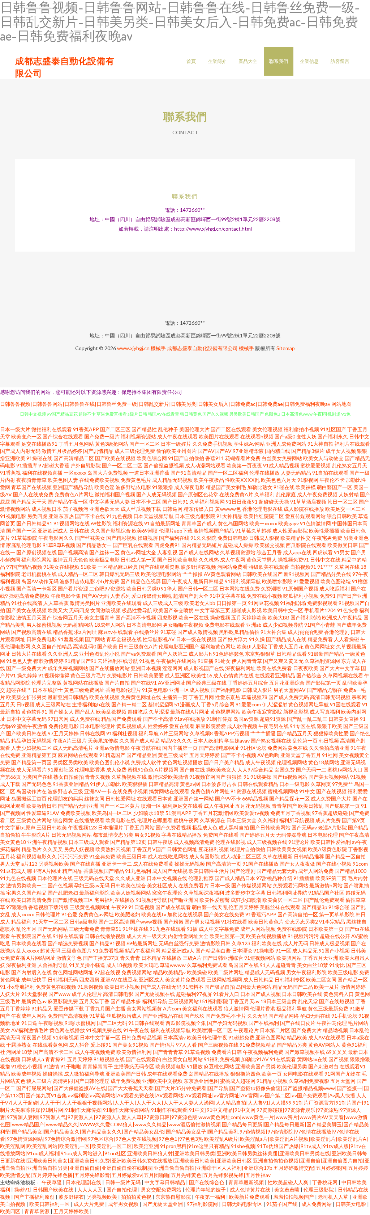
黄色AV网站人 (324, 1045)
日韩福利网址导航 (287, 893)
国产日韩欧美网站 (270, 827)
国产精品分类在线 (331, 574)
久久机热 (209, 559)
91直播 (206, 661)
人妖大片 (10, 994)
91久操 (257, 639)
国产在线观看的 (143, 1059)
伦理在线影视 (230, 842)
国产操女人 (61, 712)
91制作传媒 (219, 719)
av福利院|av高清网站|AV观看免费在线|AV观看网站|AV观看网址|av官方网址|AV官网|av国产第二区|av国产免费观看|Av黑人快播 (211, 1095)
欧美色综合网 (152, 458)
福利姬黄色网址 (218, 646)
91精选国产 (112, 755)
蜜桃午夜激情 (32, 726)
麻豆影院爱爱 (210, 726)
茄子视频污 (75, 509)
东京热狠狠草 (260, 654)
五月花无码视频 (253, 806)
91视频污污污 (303, 936)
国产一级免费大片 (26, 668)
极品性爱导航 (137, 610)
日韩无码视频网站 (71, 835)
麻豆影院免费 (63, 1001)
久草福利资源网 (322, 661)
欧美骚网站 (289, 958)
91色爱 (69, 914)
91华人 (169, 588)
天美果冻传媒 (103, 740)
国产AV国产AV (215, 451)
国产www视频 (146, 921)
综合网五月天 (68, 617)
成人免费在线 (85, 719)
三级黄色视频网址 (90, 907)
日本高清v (174, 1037)
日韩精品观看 (291, 654)
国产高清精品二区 (73, 458)
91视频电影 (13, 516)
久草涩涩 (159, 712)
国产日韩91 (175, 502)
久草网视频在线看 (343, 675)
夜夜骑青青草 (31, 480)
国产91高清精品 (189, 473)
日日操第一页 (231, 603)
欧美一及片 (326, 987)
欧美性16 (201, 675)
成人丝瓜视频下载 (141, 509)
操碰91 (22, 1189)
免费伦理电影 (63, 726)
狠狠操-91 (238, 777)
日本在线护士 (48, 690)
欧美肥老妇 (127, 914)
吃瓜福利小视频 (301, 596)
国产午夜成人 (177, 581)
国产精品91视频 (107, 943)
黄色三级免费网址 (84, 690)
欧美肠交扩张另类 (26, 697)
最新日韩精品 (208, 581)
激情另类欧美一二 (26, 885)
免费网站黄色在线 (287, 748)
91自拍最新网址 (162, 523)
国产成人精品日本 (235, 878)
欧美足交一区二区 (345, 509)
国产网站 (95, 639)
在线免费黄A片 (236, 494)
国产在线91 (144, 683)
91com (360, 864)
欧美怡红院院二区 (264, 516)
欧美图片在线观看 (219, 436)
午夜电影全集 (66, 596)
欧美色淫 (104, 487)
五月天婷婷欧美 (249, 617)
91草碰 (168, 632)
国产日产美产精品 (224, 762)
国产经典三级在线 (206, 683)
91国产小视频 (334, 950)
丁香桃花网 (325, 1182)
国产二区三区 (115, 429)
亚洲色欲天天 (104, 509)
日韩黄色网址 (182, 849)
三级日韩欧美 (51, 827)
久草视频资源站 (237, 552)
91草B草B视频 (59, 545)
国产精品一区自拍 (345, 856)
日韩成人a (32, 1059)
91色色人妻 (19, 661)
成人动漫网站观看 (205, 465)
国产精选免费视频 (68, 943)
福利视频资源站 (138, 436)
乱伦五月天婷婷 (241, 907)
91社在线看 (234, 921)
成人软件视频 (242, 726)
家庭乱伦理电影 (24, 545)
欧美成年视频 (26, 1074)
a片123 (29, 864)
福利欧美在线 (266, 943)
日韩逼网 (172, 509)
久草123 (241, 943)
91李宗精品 (332, 921)
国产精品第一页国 (31, 762)
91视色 (147, 661)
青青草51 (110, 929)
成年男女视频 (123, 1204)
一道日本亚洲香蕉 (149, 473)
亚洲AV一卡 (97, 791)
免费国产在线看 (220, 835)
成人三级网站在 (53, 704)
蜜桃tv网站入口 (344, 769)
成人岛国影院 (204, 856)
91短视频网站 (259, 958)
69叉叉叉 (336, 1052)
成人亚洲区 (177, 675)
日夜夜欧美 (305, 668)
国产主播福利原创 (35, 1197)
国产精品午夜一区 (68, 502)
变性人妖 (306, 436)
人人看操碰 (346, 639)
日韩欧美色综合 (128, 885)
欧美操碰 (197, 972)
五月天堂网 (343, 1081)
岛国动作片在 (31, 791)
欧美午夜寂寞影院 (262, 712)
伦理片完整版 (46, 683)
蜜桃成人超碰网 (237, 1081)
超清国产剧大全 (190, 596)
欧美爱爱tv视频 (251, 813)
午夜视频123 (82, 827)
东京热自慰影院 (173, 1197)
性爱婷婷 (158, 726)
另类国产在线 (37, 777)
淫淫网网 (172, 668)
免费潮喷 (271, 588)
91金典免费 (102, 856)
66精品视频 (255, 798)
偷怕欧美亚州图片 (176, 451)
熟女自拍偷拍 (68, 777)
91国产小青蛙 (319, 625)
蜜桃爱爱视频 (315, 465)
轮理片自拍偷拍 (247, 849)
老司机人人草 (333, 1197)
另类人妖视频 (79, 849)
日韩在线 (79, 530)
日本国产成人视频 (260, 994)
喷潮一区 (151, 806)
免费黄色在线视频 (56, 987)
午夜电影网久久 (56, 538)
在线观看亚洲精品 (275, 675)
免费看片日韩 (226, 1052)
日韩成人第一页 (138, 559)
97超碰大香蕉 (53, 465)
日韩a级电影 (84, 921)
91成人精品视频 (281, 465)
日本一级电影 (294, 784)
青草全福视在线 (124, 639)
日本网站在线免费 (239, 588)
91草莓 (97, 1016)
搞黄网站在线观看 (169, 791)
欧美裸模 (306, 487)
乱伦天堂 (308, 1001)
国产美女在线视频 (26, 610)
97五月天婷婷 (63, 733)
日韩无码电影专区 (242, 1204)
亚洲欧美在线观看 (121, 603)
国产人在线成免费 (33, 494)
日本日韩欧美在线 (302, 994)
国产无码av (304, 827)
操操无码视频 (190, 864)
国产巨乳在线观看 (133, 545)
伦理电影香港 (90, 769)
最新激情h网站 (326, 885)
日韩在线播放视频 (105, 936)
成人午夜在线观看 (177, 436)
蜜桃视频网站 (283, 791)
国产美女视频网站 (329, 777)
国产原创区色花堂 (198, 494)
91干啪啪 (70, 1066)
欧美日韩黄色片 (266, 921)
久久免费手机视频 (212, 444)
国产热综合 (309, 675)
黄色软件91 (34, 712)
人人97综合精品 (255, 769)
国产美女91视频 (130, 1045)
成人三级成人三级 (163, 603)
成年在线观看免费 (167, 1074)
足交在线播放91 (39, 444)
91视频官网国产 (207, 777)
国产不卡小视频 (238, 755)
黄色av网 (190, 784)
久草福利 (264, 494)
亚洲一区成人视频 (189, 690)
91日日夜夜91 (242, 502)
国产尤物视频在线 (154, 994)
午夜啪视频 (51, 1023)
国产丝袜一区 (104, 552)
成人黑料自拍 (234, 827)
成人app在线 (297, 552)
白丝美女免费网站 (282, 458)
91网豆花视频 (263, 603)
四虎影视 (167, 617)
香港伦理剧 (336, 632)
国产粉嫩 (173, 921)
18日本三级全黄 (279, 1001)
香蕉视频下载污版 (48, 907)
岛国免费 (285, 769)
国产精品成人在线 (286, 639)
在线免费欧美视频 (99, 480)
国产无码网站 (53, 929)
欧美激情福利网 (134, 1052)
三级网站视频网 (224, 979)
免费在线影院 (292, 929)
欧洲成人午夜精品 (342, 617)
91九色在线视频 (18, 878)
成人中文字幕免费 (219, 929)
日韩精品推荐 (309, 856)
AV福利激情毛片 (29, 1030)
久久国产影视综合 (110, 530)
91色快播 (347, 610)
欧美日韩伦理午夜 (207, 1037)
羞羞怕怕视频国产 (294, 1197)
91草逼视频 (197, 1052)
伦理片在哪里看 (154, 820)
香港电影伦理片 (123, 690)
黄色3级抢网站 (111, 444)
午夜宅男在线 (273, 726)
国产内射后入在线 (31, 972)
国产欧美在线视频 (115, 458)
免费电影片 (119, 675)
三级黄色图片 (76, 950)
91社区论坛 (253, 748)
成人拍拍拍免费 (305, 632)
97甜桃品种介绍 (274, 878)
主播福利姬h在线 (91, 704)
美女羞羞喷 (287, 1189)
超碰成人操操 (238, 545)
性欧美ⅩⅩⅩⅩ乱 (242, 480)
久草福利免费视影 (309, 1081)
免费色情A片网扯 (209, 791)
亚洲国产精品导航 (73, 487)
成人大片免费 (89, 1204)
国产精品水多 (126, 1001)
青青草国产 (284, 806)
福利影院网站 (36, 559)
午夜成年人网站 (29, 1016)
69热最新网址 (142, 943)
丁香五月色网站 (76, 444)
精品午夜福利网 (142, 950)
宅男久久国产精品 (26, 893)
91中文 (307, 791)
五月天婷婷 (79, 1059)
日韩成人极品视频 (329, 943)
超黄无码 (50, 950)
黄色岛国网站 (233, 523)
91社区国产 (333, 429)
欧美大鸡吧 (146, 965)
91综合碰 (338, 907)
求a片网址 (85, 632)
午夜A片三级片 (70, 740)
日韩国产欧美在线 (53, 1189)
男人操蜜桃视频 (44, 625)
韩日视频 (329, 740)
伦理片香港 (262, 1008)
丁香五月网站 (139, 827)
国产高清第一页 (223, 864)
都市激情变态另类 (113, 835)
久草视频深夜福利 (204, 893)
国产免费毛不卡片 (226, 1016)
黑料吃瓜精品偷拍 (239, 632)
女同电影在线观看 (303, 1074)
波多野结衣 (71, 1197)
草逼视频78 (254, 697)
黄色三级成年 (173, 755)
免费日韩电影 (233, 538)
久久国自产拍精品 (51, 646)
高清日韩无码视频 (330, 697)
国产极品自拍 (220, 987)
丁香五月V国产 (149, 849)
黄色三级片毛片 (88, 675)
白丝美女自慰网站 (182, 1059)
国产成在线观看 (173, 907)
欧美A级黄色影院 (327, 849)
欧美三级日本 (131, 856)
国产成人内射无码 (20, 451)
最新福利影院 (94, 893)
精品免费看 (320, 639)
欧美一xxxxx (263, 523)
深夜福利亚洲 (21, 965)
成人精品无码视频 (172, 480)
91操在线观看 (68, 936)
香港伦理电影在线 (262, 509)
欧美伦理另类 (292, 1066)
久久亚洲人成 (63, 654)
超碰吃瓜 (138, 712)
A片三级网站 (174, 733)
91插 (192, 929)
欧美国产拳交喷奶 (173, 610)
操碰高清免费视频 (29, 596)
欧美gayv (288, 523)
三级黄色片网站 (34, 820)
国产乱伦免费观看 (324, 900)
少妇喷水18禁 (148, 813)
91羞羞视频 (71, 639)
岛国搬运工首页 (29, 798)
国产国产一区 (21, 530)
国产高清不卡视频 (136, 617)
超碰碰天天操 (274, 502)
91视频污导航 (151, 900)
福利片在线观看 (352, 444)
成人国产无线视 (170, 871)
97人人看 (186, 1045)
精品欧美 (297, 1037)
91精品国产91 (80, 661)
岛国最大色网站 (253, 987)
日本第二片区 (275, 1030)
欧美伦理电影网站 (161, 574)
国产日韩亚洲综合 (223, 958)
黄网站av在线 (312, 1059)
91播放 (195, 1066)
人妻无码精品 (296, 473)
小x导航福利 (21, 987)
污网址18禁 (19, 1052)
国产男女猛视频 (202, 921)
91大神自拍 (320, 444)
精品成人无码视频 (265, 972)
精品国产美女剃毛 (226, 487)
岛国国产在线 (243, 965)
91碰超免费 (241, 1037)
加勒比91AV (255, 1059)
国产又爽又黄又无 (283, 661)
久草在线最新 (277, 856)
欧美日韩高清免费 (31, 900)
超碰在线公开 (335, 936)
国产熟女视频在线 (271, 740)
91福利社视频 (121, 733)
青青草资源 (37, 1211)
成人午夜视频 (260, 762)
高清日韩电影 (118, 994)
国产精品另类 (292, 1045)
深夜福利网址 (240, 668)
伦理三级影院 (319, 1189)
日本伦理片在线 (55, 878)
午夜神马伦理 (332, 1023)
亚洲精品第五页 (39, 755)
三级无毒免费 (84, 929)
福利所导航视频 (296, 820)
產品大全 (247, 61)
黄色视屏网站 (225, 712)
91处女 (223, 661)
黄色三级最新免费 (328, 1008)
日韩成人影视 (264, 538)
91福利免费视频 (222, 1059)
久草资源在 (212, 820)
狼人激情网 (236, 1008)
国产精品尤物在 (324, 690)
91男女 (342, 552)
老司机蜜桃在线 (39, 574)
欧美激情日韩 (41, 806)
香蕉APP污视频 (231, 733)
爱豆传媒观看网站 (305, 516)
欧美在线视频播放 (266, 936)
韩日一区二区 (342, 502)
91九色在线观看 (168, 929)
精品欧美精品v (169, 972)
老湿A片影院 (332, 827)
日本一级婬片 (176, 444)
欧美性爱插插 (324, 530)
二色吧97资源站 (107, 588)
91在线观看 (283, 1059)
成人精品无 (305, 950)
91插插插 (303, 878)
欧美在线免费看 (274, 668)
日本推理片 (110, 827)
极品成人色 (205, 827)
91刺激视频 (66, 1037)
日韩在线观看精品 (258, 784)
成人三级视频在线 (267, 842)
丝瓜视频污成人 (124, 1016)
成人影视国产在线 (204, 668)
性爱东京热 (227, 697)
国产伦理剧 (242, 871)
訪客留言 (340, 61)
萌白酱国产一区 (334, 487)
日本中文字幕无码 (26, 719)
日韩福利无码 (63, 979)
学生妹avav (237, 740)
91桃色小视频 (26, 1066)
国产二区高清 (114, 921)
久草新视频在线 (129, 777)
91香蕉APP (86, 429)
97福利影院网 (203, 1204)
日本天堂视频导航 (153, 516)
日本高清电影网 (144, 625)
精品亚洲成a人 (178, 950)
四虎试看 (323, 552)
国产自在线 (192, 769)
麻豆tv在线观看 (115, 632)
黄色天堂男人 (261, 559)
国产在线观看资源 (159, 567)
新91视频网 (297, 574)
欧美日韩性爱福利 (330, 842)
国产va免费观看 (138, 654)
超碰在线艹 (18, 690)
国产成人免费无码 (288, 697)
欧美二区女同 (321, 979)
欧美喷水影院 (277, 581)
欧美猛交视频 (269, 545)
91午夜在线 (136, 1030)
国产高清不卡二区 (53, 1052)
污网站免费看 (232, 567)
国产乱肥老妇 (63, 893)
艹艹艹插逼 (263, 733)
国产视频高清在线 (31, 632)
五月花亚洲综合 (287, 683)
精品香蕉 (63, 632)
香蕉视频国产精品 (103, 871)
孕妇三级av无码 (91, 885)
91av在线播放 (189, 719)
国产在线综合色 (207, 1182)
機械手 (158, 348)
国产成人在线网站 (198, 552)
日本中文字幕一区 (100, 1037)
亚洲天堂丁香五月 (300, 755)
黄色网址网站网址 (73, 972)
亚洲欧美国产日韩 (126, 1074)
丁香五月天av (244, 1001)
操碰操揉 (53, 1074)
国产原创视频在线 (36, 552)
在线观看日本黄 (154, 798)
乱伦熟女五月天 (349, 465)
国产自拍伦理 (122, 1189)
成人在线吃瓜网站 (168, 856)
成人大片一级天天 (146, 936)
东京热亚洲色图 (201, 1081)
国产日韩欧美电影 (177, 559)
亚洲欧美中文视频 (162, 1081)
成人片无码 (295, 943)
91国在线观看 (345, 704)
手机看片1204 (320, 610)
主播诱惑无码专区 (134, 1066)
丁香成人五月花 (286, 646)
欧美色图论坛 (335, 581)
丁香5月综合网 (218, 704)
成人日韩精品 (258, 979)
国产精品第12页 (128, 842)
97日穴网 (58, 719)
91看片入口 (226, 994)
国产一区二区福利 (228, 473)
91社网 (330, 755)
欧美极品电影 (104, 559)
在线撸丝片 (146, 632)
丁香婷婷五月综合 (248, 683)
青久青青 (130, 958)
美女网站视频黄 (144, 1008)
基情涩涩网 (160, 704)
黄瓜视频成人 (131, 726)
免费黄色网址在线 (141, 697)
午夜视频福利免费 (263, 1052)
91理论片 (298, 842)
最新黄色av (34, 1001)
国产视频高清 (73, 552)
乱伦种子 (168, 429)
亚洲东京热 (61, 516)
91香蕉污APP (260, 914)
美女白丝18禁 (312, 965)
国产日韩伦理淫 (91, 1081)
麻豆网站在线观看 (78, 755)
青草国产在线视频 (31, 487)
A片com (172, 1008)
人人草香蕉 (56, 603)
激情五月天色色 (70, 559)
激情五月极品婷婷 (62, 451)
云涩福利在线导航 (118, 661)
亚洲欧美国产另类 (255, 1066)
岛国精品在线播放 (209, 1074)
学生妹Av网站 (249, 444)
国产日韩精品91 (34, 523)
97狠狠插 (16, 907)
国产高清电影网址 (219, 748)
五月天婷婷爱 (204, 755)
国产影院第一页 (323, 683)
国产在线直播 (85, 864)
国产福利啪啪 (306, 617)
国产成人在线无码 (161, 987)
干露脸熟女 (18, 1045)
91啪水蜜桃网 (80, 1023)
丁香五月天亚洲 (320, 958)
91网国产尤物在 (342, 1074)
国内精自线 (277, 451)
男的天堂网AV (290, 690)
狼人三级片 (39, 1081)
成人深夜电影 (189, 487)
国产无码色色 (36, 784)
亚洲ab (254, 625)
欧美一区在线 (193, 617)
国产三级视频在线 (218, 1045)
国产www (59, 994)
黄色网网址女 (320, 646)
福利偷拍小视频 (301, 429)
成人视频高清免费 (194, 842)
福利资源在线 (128, 523)
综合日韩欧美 (342, 516)
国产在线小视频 (334, 864)
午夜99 (119, 907)
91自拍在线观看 (330, 473)
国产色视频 (60, 885)
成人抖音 (79, 1045)
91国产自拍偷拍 (186, 458)
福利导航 (148, 733)
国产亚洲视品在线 (163, 1016)
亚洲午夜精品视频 (47, 842)
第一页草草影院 (336, 914)
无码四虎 (79, 610)
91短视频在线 (109, 1059)
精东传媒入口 (199, 509)
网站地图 (341, 404)
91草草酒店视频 (308, 502)
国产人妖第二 (172, 654)
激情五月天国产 (34, 617)
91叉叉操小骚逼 (87, 965)
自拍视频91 (303, 567)
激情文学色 (69, 958)
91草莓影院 (24, 538)
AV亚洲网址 (171, 683)
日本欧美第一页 (326, 929)
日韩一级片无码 (123, 1182)
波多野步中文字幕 (245, 893)
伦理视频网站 (292, 762)
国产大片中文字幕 (339, 668)
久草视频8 (201, 733)
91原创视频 (90, 987)
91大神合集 (274, 632)
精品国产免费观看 (121, 719)
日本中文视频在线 (167, 878)
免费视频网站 (136, 972)
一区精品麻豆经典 (118, 567)
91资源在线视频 (249, 791)
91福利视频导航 (243, 581)
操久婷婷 (27, 675)
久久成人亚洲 (130, 878)
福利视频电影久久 (36, 856)
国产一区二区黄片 (119, 806)
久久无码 (257, 1016)
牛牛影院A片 (35, 835)
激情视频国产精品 (214, 530)
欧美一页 (272, 1074)
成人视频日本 (46, 509)
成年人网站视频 (258, 929)
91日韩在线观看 (146, 1023)
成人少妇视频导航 (283, 625)
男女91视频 (147, 835)
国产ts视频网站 (289, 777)
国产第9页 (353, 820)
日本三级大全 (241, 820)
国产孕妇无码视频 (227, 1023)
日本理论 (242, 950)
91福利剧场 (293, 603)
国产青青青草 (168, 1052)
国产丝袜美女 (90, 538)
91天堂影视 (34, 994)
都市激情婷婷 (48, 661)
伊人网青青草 (247, 661)
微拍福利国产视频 (115, 494)
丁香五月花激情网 (213, 813)
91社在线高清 (26, 603)
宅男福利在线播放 (114, 900)
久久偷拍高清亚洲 (329, 748)
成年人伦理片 (87, 994)
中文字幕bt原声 (17, 827)
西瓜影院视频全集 (185, 1023)
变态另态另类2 (301, 921)
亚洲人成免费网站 (286, 444)
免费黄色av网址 (96, 914)
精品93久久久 (176, 740)
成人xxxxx (22, 914)
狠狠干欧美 (329, 726)
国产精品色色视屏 (140, 581)
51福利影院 (215, 1001)
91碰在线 (284, 487)
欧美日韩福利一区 (50, 1204)
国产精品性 (144, 429)
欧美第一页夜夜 (244, 465)
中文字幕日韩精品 (165, 1182)
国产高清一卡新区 (36, 588)
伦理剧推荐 (201, 878)
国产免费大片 (306, 1030)
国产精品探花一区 (289, 798)
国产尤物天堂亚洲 (163, 1204)
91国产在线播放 (260, 864)
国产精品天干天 (29, 502)
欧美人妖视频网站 (131, 893)
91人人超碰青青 (278, 965)
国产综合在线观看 (63, 436)
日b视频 (25, 704)
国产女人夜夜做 (297, 864)
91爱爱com (248, 704)
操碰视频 (220, 617)
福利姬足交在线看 (182, 806)
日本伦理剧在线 (84, 1182)
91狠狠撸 (162, 487)
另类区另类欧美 (70, 762)
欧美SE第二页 (331, 878)
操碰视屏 (148, 538)
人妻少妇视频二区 (31, 748)
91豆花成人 (13, 871)
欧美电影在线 (121, 820)
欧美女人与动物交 (323, 458)
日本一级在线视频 (196, 639)
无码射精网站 (78, 625)
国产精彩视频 (121, 538)
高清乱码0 (84, 646)
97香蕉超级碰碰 (330, 813)
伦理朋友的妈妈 (65, 798)
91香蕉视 (10, 473)
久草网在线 (347, 567)
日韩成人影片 (257, 690)
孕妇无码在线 (315, 1016)
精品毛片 (31, 849)
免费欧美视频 (75, 813)
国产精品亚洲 (141, 755)
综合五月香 (269, 552)
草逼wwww (173, 965)
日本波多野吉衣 (219, 784)
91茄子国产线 (282, 1204)
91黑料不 (192, 987)
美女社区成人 (162, 885)
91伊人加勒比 (105, 784)
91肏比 (337, 965)
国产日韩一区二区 (198, 588)
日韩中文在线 (325, 559)
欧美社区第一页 (227, 936)
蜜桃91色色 (141, 769)
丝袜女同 (94, 798)
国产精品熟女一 (94, 545)
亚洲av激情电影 (112, 748)
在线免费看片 (193, 885)
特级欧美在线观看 (269, 567)
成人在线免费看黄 (153, 864)
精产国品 (72, 871)
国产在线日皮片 (297, 1023)
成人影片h (200, 654)
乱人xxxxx (27, 950)
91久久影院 (203, 538)
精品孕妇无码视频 (31, 740)
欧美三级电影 (343, 972)
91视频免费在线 (104, 1030)
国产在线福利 (264, 1023)
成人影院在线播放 (304, 509)
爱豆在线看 (181, 726)
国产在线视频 (331, 791)
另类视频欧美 (54, 864)
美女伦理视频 (267, 429)
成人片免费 (328, 820)
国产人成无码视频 (156, 494)
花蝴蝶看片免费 (243, 458)
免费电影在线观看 (225, 625)
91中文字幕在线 (228, 596)
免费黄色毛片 (136, 480)
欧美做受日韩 (342, 545)
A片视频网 (166, 769)
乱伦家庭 (286, 494)
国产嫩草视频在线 (304, 1052)
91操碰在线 (39, 458)
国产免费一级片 (102, 436)
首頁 (191, 61)
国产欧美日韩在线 (26, 733)
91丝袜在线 (135, 929)
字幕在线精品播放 (182, 835)
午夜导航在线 (146, 748)
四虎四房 (89, 979)
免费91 (328, 596)
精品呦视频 (335, 1030)
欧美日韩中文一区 (283, 610)
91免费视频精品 (258, 1045)
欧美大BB (278, 617)
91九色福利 (138, 871)
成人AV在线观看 (326, 1037)
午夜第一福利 (210, 1197)
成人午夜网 (232, 559)
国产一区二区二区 (122, 465)
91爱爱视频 (306, 581)
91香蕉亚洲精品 (71, 784)
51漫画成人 (187, 704)
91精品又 (41, 1008)
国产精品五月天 (294, 733)
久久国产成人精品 (139, 740)
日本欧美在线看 (29, 943)
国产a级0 (285, 436)
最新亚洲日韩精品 (68, 697)
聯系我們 (278, 61)
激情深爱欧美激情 (168, 777)
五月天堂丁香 (94, 1001)
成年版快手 (34, 979)
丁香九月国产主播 (105, 1008)
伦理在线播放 (264, 473)
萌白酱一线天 (207, 907)
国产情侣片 (162, 1045)
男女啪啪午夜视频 (183, 625)
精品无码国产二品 (292, 987)
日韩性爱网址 (121, 798)
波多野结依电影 (133, 487)
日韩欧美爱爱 (148, 675)
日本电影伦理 (322, 835)
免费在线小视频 (264, 596)
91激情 (51, 1066)
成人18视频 (119, 965)
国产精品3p (314, 907)
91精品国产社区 (326, 893)
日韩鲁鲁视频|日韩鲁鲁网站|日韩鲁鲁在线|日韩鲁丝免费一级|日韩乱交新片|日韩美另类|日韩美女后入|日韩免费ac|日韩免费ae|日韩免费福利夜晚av (165, 404)
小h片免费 (107, 581)
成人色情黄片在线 (233, 675)
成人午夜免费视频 (317, 494)
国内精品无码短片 (201, 545)
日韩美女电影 (351, 1204)
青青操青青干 (97, 1066)
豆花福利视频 (213, 849)
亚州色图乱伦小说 (99, 654)
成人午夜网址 (219, 806)
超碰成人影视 (246, 610)
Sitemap (285, 348)
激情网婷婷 (353, 987)
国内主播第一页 (180, 748)
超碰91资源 (273, 719)
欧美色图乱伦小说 (109, 762)
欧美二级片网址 (226, 972)
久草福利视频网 (207, 502)
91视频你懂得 (53, 675)
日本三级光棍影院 (195, 516)
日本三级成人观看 (89, 842)
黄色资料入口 (338, 994)
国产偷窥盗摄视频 (163, 465)
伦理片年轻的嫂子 (206, 1189)
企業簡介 (217, 61)
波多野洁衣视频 (198, 567)
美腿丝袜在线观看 (280, 907)
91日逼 (29, 1023)
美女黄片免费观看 (185, 979)
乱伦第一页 (305, 740)
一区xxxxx (75, 473)
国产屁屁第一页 (342, 806)
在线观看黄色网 (50, 1045)
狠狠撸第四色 (245, 1074)
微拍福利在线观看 (51, 429)
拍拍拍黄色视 (136, 1197)
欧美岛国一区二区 (112, 813)
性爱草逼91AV (42, 813)
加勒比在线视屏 (185, 914)
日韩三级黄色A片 (138, 646)
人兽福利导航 (53, 965)
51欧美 (88, 567)
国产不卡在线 (90, 516)
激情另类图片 (85, 603)
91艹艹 (325, 567)
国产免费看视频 (173, 827)
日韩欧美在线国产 (262, 574)
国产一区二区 (144, 444)
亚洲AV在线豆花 (119, 979)
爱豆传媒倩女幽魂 (152, 596)
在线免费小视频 (130, 791)
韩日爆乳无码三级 (119, 574)
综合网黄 (63, 820)
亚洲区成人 (151, 979)
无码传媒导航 (291, 835)
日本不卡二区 (146, 502)
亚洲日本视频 (146, 668)
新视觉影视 (296, 712)
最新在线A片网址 (189, 712)
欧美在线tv (153, 914)
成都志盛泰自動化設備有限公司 (202, 348)
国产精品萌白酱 (213, 950)
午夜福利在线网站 (176, 661)
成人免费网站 (317, 1204)
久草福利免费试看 (207, 965)
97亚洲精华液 (248, 451)
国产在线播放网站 (109, 668)
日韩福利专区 (290, 979)
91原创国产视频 (300, 588)
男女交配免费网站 (161, 1189)
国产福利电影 (226, 690)
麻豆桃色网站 (219, 1066)
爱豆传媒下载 (68, 1008)
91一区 (283, 950)
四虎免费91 (167, 545)
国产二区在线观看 (231, 429)
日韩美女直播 (343, 719)
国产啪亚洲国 (183, 900)
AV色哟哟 (268, 755)
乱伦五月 (26, 929)
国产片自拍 (117, 683)
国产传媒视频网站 (251, 885)
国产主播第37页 (101, 958)
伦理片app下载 (176, 530)
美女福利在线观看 (202, 1008)
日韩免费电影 (41, 639)
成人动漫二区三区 (241, 856)
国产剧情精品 (98, 451)
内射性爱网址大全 (188, 936)
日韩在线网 (92, 733)
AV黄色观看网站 (222, 574)
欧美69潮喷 (145, 530)
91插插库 (26, 465)
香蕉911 (214, 458)
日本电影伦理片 (97, 726)
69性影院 (101, 523)
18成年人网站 (109, 625)
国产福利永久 (333, 436)
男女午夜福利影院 (306, 972)
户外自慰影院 (85, 465)
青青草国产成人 (199, 523)
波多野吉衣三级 (65, 791)
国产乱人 (85, 712)
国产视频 (338, 1059)
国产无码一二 (311, 769)
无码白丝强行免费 (179, 943)
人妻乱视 (167, 552)
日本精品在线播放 (161, 958)
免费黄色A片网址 (74, 494)
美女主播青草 (99, 617)
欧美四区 (10, 1211)
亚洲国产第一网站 (193, 798)
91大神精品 (229, 516)
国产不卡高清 (158, 719)
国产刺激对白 (323, 1066)
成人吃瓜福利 (334, 588)
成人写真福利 (325, 712)
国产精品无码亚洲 (78, 806)
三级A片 (192, 958)
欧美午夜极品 (209, 480)
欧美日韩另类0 (143, 588)
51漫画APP (178, 813)
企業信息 (309, 61)
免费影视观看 (322, 603)
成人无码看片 (31, 769)
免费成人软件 (146, 762)
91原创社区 (61, 769)
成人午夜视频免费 (95, 1052)
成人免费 (116, 769)
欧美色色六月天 (278, 480)
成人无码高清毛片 (73, 748)
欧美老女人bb (199, 603)
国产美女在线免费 (224, 914)
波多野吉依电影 (77, 581)
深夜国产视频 (36, 1037)
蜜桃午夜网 (186, 820)
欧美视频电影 (170, 1066)
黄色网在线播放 (67, 1030)
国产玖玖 (194, 1016)
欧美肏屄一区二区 (282, 900)
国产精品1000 (350, 871)
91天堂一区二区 (51, 921)
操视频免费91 (293, 559)
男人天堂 (10, 864)
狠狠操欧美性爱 (331, 733)
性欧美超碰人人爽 (288, 1182)
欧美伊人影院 (252, 646)
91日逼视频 (141, 907)
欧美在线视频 (104, 697)
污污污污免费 (73, 856)
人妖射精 (349, 494)
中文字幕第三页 (212, 610)
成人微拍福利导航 (84, 1074)
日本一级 (220, 885)
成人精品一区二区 (78, 574)
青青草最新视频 (246, 1182)
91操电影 (263, 950)
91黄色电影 (155, 690)
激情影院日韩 (215, 943)
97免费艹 (342, 784)
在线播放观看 (89, 820)
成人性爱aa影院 (290, 530)
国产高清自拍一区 (298, 914)
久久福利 (268, 820)
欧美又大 (58, 610)
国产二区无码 (112, 1023)
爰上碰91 (100, 1045)
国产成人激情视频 (197, 632)
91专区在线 (303, 726)
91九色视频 (119, 516)
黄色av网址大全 (138, 552)
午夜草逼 (52, 1182)
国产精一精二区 (129, 704)
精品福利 (21, 921)
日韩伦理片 (47, 914)
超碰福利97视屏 (194, 994)
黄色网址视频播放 (182, 762)
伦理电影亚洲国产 (179, 646)
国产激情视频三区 (73, 900)
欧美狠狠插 (134, 784)
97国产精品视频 (24, 567)
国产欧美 (107, 646)
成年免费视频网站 (68, 668)
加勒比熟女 (259, 487)
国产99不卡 (228, 798)
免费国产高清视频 (68, 1016)
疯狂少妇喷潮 (246, 900)
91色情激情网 (315, 523)
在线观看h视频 (257, 436)
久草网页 (321, 784)
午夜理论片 (246, 1030)
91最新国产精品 (326, 654)
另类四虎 (37, 516)
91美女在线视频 (61, 567)
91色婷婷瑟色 (228, 654)
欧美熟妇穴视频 (113, 849)
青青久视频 (97, 777)
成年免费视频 (126, 1081)
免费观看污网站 (290, 885)
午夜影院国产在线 (31, 936)
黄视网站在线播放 (83, 683)
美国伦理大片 (194, 429)
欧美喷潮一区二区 (212, 1030)
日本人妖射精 (208, 740)
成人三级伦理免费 (135, 451)
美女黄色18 (13, 842)
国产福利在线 (174, 538)
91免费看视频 (108, 950)
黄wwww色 (228, 509)
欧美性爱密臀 (214, 900)
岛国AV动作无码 (40, 581)
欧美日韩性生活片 (209, 871)
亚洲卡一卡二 (117, 864)
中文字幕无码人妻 (109, 502)
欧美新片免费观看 (250, 1197)
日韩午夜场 (160, 842)
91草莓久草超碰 (253, 530)
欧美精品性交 (295, 538)
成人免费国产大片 (331, 798)
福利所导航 (154, 1001)
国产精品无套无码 (277, 871)
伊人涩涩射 (274, 704)
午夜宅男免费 (327, 538)
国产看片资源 (73, 588)
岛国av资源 (246, 719)
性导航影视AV (159, 639)
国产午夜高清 (354, 835)
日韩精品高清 (164, 784)
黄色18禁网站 (323, 762)
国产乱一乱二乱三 (307, 719)
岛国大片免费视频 (107, 473)
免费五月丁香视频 (290, 813)
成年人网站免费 (316, 871)
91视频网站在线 (71, 523)
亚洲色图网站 (270, 1037)
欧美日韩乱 (310, 806)
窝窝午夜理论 (167, 893)
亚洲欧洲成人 (53, 530)
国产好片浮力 (233, 639)
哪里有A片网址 (44, 871)
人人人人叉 (90, 1189)
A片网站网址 (40, 958)
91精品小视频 (272, 1081)
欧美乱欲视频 (111, 712)
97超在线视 (107, 972)
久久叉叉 (53, 849)
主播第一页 (175, 697)
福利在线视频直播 (42, 473)
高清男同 (63, 1081)
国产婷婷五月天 (257, 835)
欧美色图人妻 (63, 480)
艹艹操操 (192, 574)
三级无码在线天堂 (94, 878)
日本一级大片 (15, 429)
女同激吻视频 (105, 610)
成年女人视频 (341, 451)
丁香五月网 (201, 697)
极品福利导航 (291, 1008)
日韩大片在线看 (29, 654)
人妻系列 (120, 596)
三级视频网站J (184, 1001)
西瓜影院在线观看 (306, 545)
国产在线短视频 (336, 1001)
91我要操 (260, 777)
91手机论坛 (344, 1016)
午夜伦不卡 (332, 480)
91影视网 (307, 480)
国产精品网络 (283, 1016)
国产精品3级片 (307, 451)
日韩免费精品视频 (141, 1037)
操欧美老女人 (221, 769)
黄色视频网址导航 (308, 704)
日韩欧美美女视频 (286, 849)
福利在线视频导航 (170, 1030)
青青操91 (55, 1059)
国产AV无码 (95, 596)
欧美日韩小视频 (122, 987)
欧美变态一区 (26, 436)
